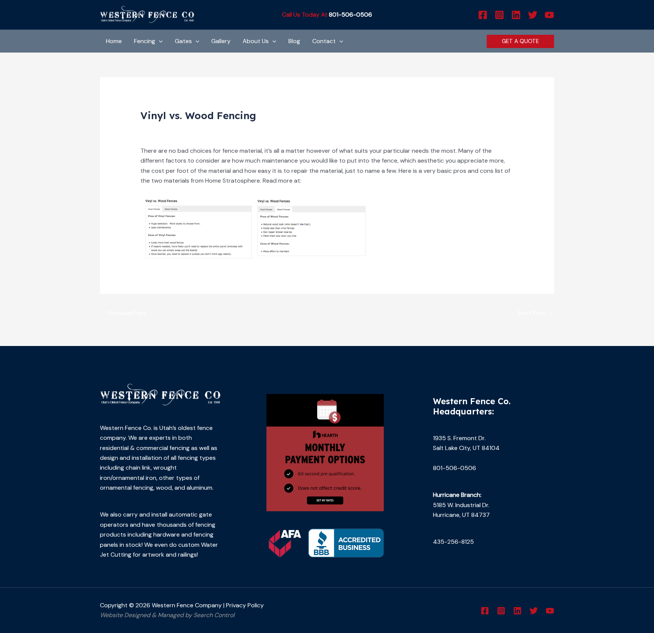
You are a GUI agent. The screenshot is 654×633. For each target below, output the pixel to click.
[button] (159, 41)
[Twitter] (532, 15)
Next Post (536, 313)
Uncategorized (164, 129)
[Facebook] (482, 15)
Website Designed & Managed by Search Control (167, 615)
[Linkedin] (516, 15)
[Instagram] (499, 15)
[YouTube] (549, 15)
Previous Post (123, 313)
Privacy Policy (245, 605)
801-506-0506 (350, 15)
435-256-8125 (453, 542)
